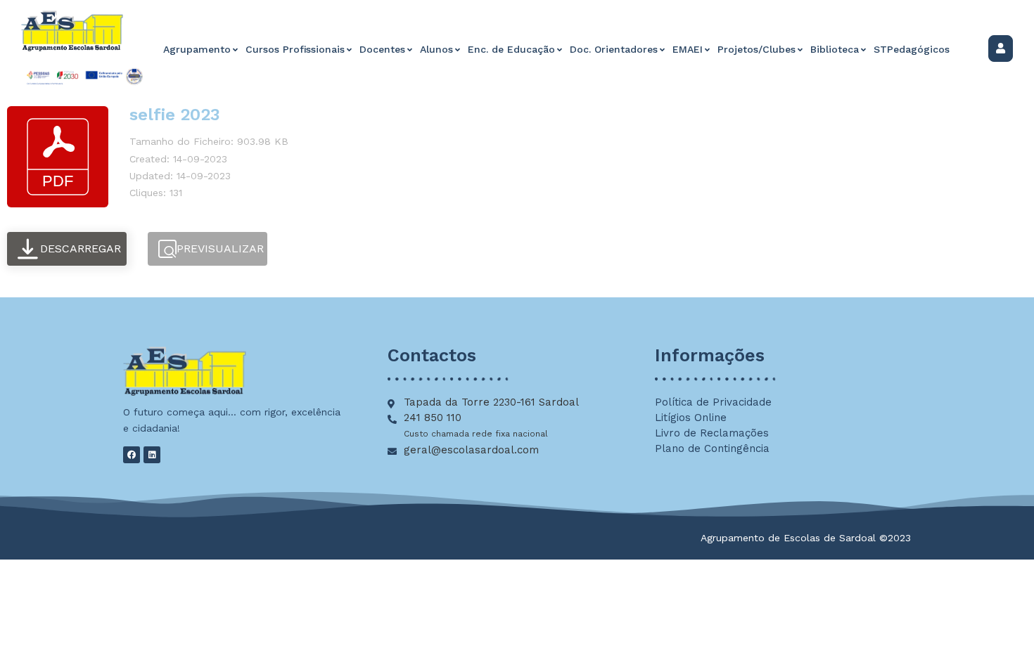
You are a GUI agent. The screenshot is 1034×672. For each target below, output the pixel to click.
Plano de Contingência (712, 448)
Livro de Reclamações (712, 433)
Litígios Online (691, 417)
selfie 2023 (174, 114)
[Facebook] (131, 454)
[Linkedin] (151, 454)
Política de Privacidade (713, 402)
